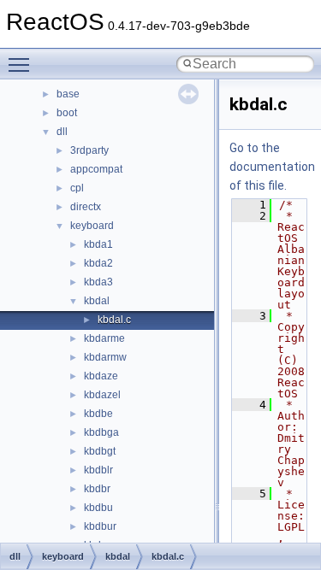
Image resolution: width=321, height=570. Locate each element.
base (68, 94)
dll (62, 132)
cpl (77, 188)
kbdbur (100, 526)
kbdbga (101, 432)
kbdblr (98, 470)
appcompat (96, 169)
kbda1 (98, 244)
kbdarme (104, 338)
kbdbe (98, 414)
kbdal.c (114, 320)
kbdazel (102, 395)
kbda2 (98, 263)
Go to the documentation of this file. (272, 166)
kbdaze (101, 376)
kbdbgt (100, 451)
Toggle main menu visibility (22, 64)
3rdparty (89, 150)
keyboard (92, 226)
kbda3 (98, 282)
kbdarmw (105, 357)
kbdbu (98, 508)
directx (85, 207)
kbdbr (97, 489)
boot (66, 113)
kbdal (97, 301)
